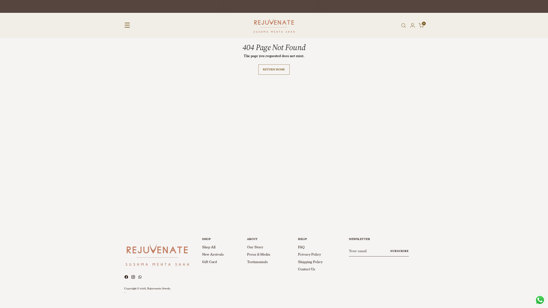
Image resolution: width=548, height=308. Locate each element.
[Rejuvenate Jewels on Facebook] (126, 278)
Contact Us (306, 269)
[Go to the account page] (412, 25)
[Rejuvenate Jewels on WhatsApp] (140, 278)
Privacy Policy (309, 254)
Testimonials (257, 262)
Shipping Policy (310, 262)
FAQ (301, 247)
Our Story (255, 247)
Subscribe (399, 251)
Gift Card (209, 262)
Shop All (209, 247)
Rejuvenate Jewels (158, 288)
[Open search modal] (403, 25)
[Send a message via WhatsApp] (540, 300)
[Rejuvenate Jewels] (274, 25)
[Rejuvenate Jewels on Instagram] (133, 278)
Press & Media (258, 254)
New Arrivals (213, 254)
